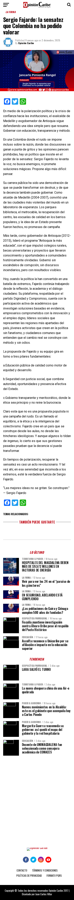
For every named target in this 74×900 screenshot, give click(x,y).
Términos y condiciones (45, 870)
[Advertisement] (37, 799)
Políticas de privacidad (29, 875)
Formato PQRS (54, 875)
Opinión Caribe (26, 43)
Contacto (22, 870)
